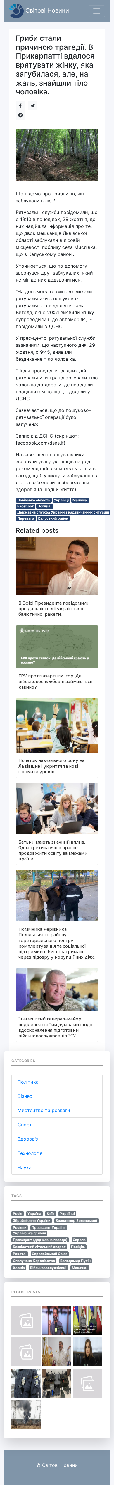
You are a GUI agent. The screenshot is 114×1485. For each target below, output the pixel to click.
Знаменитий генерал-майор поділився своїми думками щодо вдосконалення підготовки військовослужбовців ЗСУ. (55, 1027)
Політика (28, 1082)
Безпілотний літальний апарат (39, 1247)
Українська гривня (29, 1233)
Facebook (25, 506)
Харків (19, 1267)
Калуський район (53, 518)
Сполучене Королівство (34, 1261)
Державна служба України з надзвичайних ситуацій (63, 512)
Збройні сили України (31, 1220)
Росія (17, 1213)
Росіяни (19, 1227)
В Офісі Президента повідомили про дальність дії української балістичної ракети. (53, 608)
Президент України (48, 1227)
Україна (34, 1213)
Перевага (25, 518)
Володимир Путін (75, 1261)
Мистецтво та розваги (44, 1110)
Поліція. (44, 506)
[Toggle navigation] (97, 11)
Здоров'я (28, 1139)
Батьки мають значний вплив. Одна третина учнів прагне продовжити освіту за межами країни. (52, 850)
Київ (50, 1213)
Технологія (30, 1153)
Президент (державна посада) (40, 1240)
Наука (25, 1167)
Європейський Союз (49, 1254)
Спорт (25, 1125)
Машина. (80, 500)
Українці (61, 500)
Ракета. (20, 1254)
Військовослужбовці (48, 1267)
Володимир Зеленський (76, 1220)
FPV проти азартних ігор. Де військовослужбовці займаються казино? (55, 681)
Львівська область (33, 500)
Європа (79, 1240)
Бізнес (25, 1096)
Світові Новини (46, 10)
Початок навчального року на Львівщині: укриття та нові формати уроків (51, 765)
